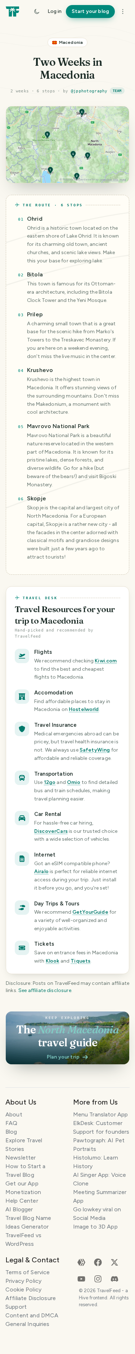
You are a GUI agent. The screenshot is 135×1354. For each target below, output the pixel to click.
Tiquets (80, 961)
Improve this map (113, 179)
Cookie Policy (23, 1289)
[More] (122, 11)
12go (50, 782)
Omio (74, 782)
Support (16, 1306)
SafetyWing (95, 750)
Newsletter (20, 1157)
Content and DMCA (31, 1315)
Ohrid (34, 218)
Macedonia (71, 42)
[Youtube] (81, 1278)
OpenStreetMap (88, 179)
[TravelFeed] (12, 11)
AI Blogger (19, 1209)
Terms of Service (27, 1272)
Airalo (41, 871)
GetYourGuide (90, 912)
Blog (11, 1131)
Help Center (21, 1200)
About (13, 1114)
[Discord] (114, 1278)
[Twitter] (114, 1261)
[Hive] (81, 1261)
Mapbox (68, 179)
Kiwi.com (106, 661)
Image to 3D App (95, 1226)
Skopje (36, 498)
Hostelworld (84, 709)
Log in (55, 11)
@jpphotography (89, 91)
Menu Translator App (100, 1114)
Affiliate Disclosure (30, 1298)
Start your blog (90, 11)
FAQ (11, 1123)
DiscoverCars (51, 831)
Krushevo (40, 370)
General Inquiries (27, 1324)
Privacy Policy (23, 1280)
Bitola (35, 274)
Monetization (23, 1192)
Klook (52, 961)
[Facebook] (98, 1261)
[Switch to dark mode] (36, 11)
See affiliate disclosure (44, 990)
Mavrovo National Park (58, 426)
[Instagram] (98, 1278)
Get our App (22, 1183)
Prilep (35, 314)
